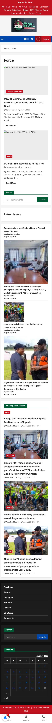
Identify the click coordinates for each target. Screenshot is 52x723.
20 (26, 682)
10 (7, 677)
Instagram (8, 597)
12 (20, 677)
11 (13, 677)
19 (20, 682)
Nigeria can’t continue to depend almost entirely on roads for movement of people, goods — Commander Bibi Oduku (26, 385)
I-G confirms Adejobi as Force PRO (24, 163)
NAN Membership (19, 13)
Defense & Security (14, 91)
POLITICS (10, 455)
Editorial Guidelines (12, 10)
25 (13, 688)
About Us (6, 6)
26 (20, 688)
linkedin (7, 608)
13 (26, 677)
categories (33, 6)
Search (9, 192)
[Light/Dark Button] (26, 39)
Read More (12, 126)
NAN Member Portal (39, 10)
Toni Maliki (10, 477)
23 (45, 682)
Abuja (14, 6)
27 (26, 688)
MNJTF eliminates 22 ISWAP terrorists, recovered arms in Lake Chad (23, 103)
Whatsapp (8, 613)
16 (45, 677)
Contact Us (44, 6)
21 (32, 682)
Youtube (8, 602)
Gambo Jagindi (11, 110)
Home (25, 10)
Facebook (8, 587)
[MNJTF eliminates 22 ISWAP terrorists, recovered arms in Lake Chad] (26, 80)
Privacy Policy (35, 13)
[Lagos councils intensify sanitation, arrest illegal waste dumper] (14, 312)
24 (7, 688)
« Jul (6, 698)
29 (39, 688)
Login (46, 39)
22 (39, 682)
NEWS (9, 156)
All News (23, 6)
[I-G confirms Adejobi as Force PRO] (26, 145)
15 (39, 677)
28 (32, 688)
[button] (2, 39)
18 (13, 682)
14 (32, 677)
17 (7, 682)
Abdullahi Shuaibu (12, 426)
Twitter (7, 592)
